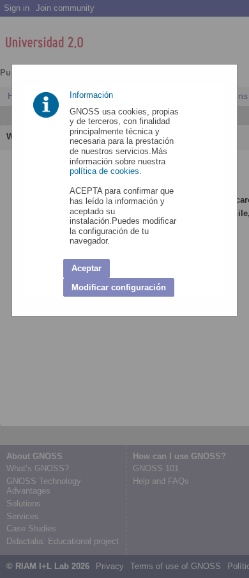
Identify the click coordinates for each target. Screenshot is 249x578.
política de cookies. (107, 171)
